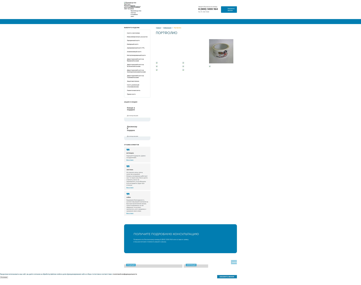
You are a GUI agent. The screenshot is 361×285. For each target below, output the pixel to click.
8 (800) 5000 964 (208, 9)
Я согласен (4, 277)
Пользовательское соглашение (219, 284)
